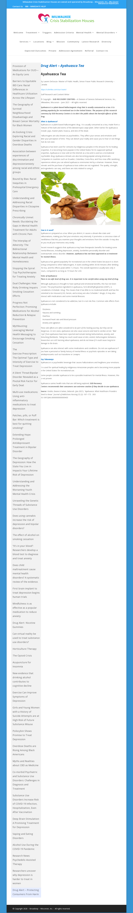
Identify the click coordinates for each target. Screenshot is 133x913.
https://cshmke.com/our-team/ (53, 89)
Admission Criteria (64, 33)
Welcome (18, 33)
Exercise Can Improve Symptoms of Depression (24, 696)
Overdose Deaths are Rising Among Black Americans (24, 750)
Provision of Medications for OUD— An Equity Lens (26, 70)
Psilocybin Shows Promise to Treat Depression (22, 735)
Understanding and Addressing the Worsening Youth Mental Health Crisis (24, 487)
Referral (89, 51)
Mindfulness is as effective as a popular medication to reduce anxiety (25, 610)
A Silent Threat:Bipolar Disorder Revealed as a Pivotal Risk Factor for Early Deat (25, 379)
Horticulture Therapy (24, 648)
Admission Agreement (70, 51)
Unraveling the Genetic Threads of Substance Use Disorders (25, 505)
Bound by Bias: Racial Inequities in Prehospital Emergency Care (26, 185)
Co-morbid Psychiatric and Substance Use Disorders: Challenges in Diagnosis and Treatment (26, 780)
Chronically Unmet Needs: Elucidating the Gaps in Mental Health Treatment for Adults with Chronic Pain (25, 225)
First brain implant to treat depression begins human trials (26, 592)
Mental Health (83, 33)
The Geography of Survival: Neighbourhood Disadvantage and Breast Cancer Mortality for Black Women (26, 115)
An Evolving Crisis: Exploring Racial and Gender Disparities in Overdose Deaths (24, 138)
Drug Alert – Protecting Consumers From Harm (26, 892)
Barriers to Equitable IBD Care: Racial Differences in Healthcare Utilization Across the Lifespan (25, 89)
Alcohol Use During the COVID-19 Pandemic (25, 846)
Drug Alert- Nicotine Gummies (24, 625)
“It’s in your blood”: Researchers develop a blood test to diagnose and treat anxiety (25, 552)
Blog (49, 42)
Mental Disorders (106, 33)
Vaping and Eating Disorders (23, 836)
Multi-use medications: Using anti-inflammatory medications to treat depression (25, 400)
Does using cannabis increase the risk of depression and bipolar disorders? (26, 522)
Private (52, 51)
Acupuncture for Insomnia (22, 664)
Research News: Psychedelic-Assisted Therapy (24, 860)
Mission (61, 42)
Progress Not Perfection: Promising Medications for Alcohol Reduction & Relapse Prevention (26, 311)
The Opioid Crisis (22, 655)
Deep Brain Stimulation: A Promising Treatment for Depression (26, 823)
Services (24, 42)
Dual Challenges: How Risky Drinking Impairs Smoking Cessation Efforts (25, 289)
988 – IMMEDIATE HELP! (35, 7)
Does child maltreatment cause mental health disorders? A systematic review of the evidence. (26, 573)
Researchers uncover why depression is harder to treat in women (24, 877)
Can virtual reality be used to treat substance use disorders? (26, 638)
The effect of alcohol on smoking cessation (26, 537)
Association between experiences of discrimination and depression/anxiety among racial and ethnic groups (26, 162)
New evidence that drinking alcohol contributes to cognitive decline (23, 679)
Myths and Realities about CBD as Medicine (25, 763)
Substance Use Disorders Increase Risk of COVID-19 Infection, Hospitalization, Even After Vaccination (26, 804)
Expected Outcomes (35, 51)
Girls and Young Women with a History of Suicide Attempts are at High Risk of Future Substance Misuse (26, 716)
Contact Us (18, 7)
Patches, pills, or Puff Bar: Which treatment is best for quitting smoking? (26, 421)
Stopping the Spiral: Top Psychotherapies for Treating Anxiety (24, 272)
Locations (39, 42)
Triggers (47, 33)
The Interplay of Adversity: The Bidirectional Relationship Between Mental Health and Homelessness (25, 251)
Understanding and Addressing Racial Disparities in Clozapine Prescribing (26, 204)
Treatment (31, 33)
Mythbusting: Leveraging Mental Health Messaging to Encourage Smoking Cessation (24, 334)
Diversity (106, 42)
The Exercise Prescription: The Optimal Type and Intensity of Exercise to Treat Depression (25, 358)
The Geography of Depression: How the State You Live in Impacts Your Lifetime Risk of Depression (25, 466)
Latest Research (90, 42)
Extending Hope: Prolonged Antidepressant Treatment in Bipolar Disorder (24, 443)
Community (73, 42)
